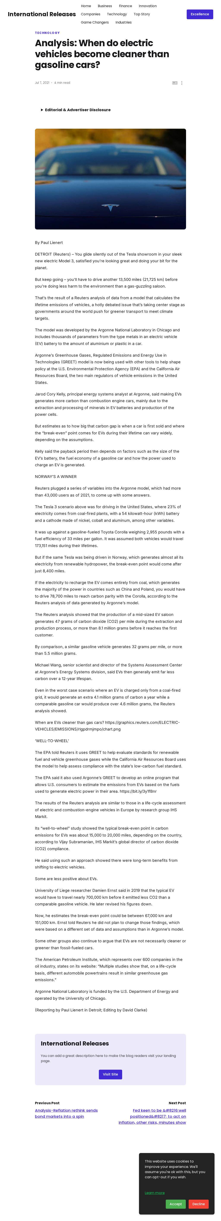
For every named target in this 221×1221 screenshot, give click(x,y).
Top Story (142, 14)
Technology (117, 14)
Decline (199, 1204)
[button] (181, 83)
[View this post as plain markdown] (174, 83)
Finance (125, 5)
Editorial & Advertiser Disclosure (78, 109)
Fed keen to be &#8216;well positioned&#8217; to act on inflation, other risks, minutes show (152, 1116)
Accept (176, 1204)
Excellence (200, 14)
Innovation (148, 5)
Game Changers (95, 22)
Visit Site (110, 1074)
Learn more (155, 1192)
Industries (123, 22)
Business (105, 5)
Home (86, 5)
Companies (90, 14)
